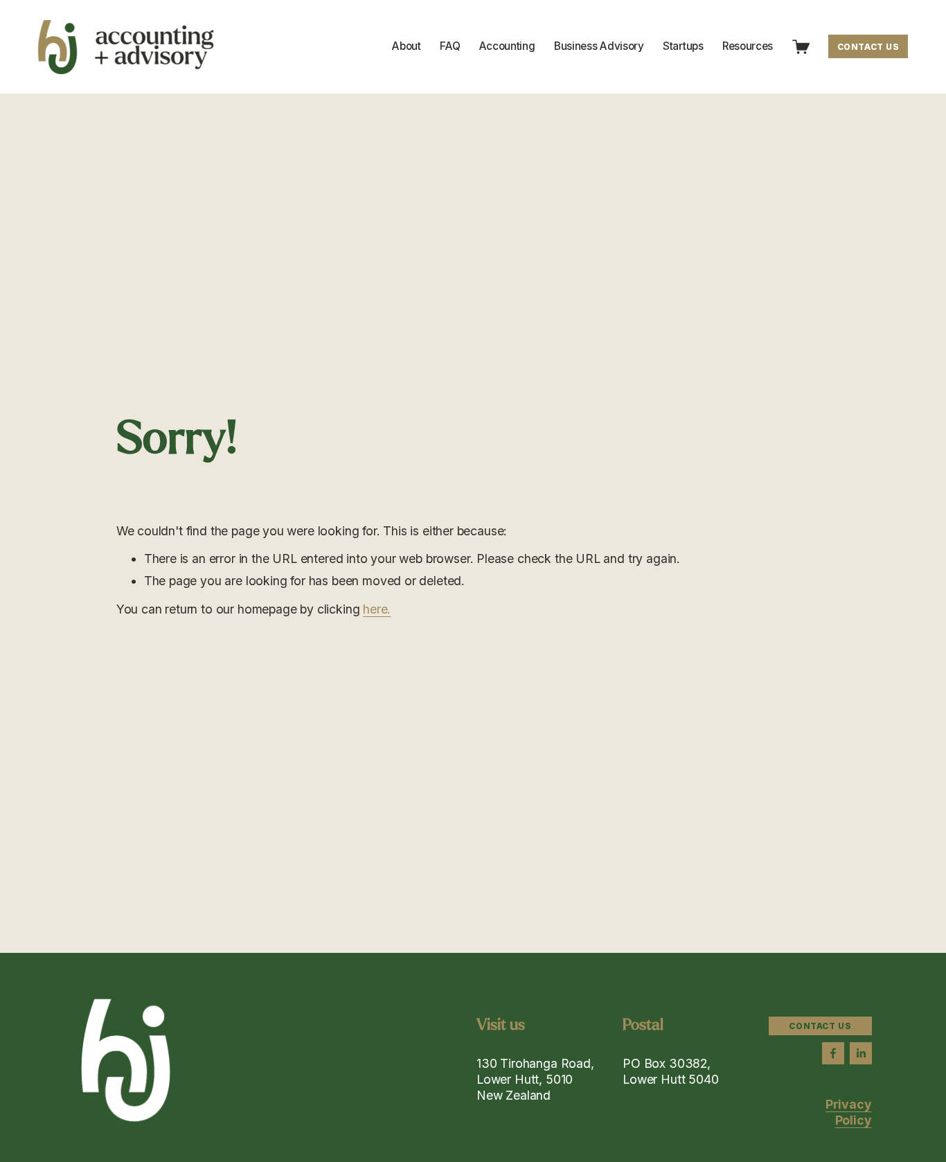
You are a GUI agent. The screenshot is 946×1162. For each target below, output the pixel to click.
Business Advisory (599, 46)
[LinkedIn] (861, 1053)
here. (377, 609)
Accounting (507, 46)
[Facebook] (833, 1053)
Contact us (820, 1026)
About (406, 46)
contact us (868, 47)
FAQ (450, 46)
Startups (683, 46)
